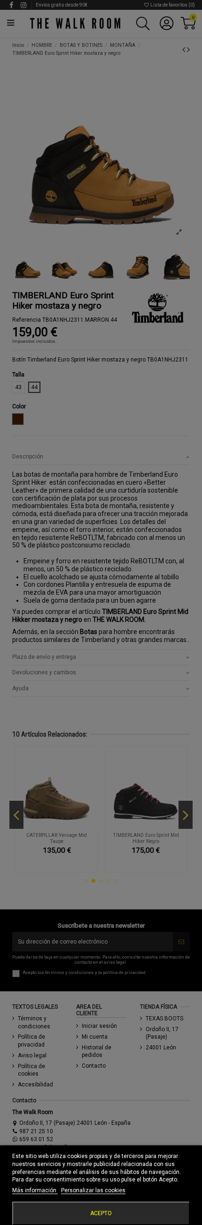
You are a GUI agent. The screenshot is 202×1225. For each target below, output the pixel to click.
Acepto (101, 1213)
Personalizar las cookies (93, 1190)
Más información (35, 1190)
